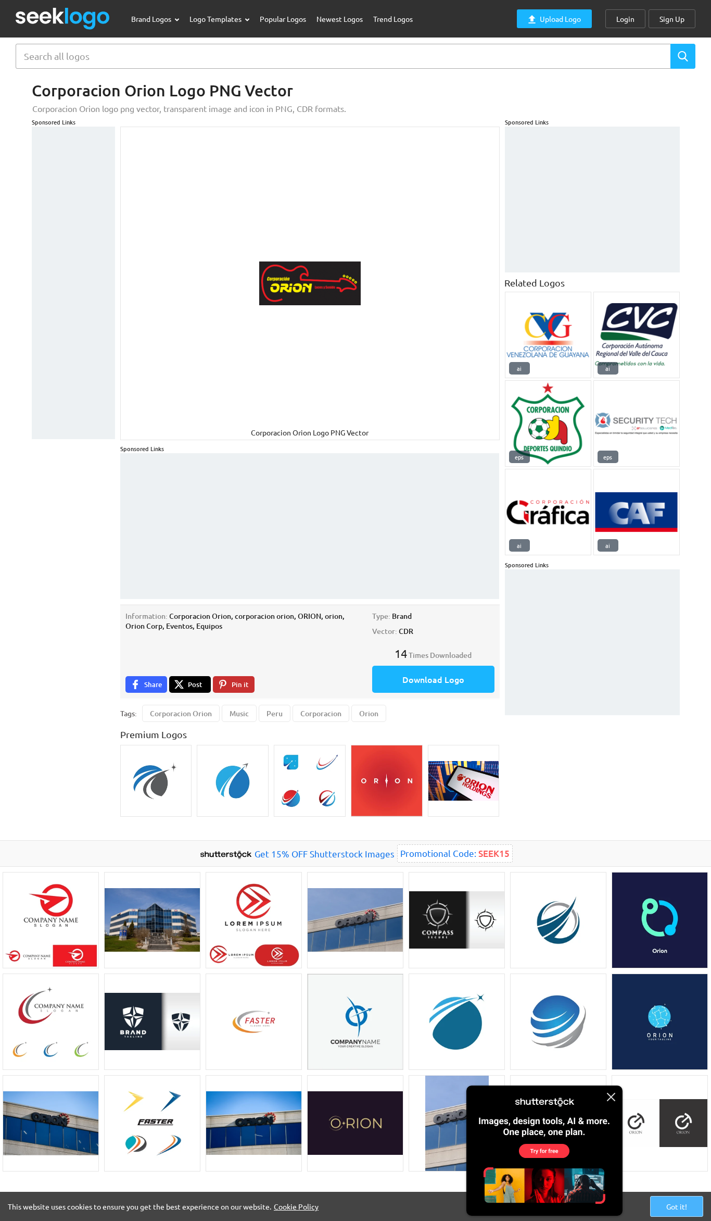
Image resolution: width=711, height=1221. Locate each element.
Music (239, 713)
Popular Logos (283, 18)
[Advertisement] (73, 283)
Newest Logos (339, 18)
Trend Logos (393, 18)
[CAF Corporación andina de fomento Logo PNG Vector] (636, 512)
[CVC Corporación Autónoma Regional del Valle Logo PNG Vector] (636, 335)
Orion (368, 713)
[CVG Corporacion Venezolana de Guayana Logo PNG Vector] (548, 335)
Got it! (676, 1206)
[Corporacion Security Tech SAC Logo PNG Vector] (636, 423)
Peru (274, 713)
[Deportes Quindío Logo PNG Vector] (548, 423)
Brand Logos (152, 18)
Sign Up (671, 18)
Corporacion (320, 713)
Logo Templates (216, 18)
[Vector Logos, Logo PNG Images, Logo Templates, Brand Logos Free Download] (63, 18)
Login (625, 18)
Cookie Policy (296, 1206)
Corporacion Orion (181, 713)
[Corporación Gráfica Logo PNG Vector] (548, 512)
